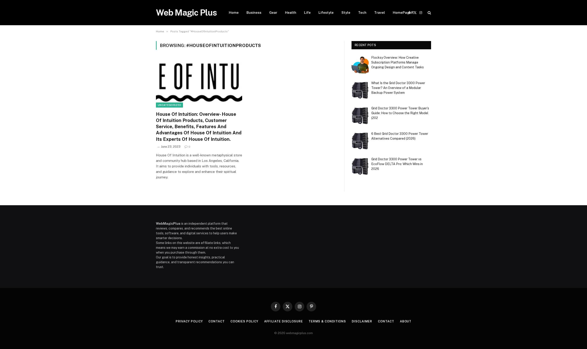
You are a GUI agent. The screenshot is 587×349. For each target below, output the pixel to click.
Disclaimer (362, 321)
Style (345, 12)
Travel (379, 12)
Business (253, 12)
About (406, 321)
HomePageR (403, 12)
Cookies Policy (244, 321)
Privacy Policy (189, 321)
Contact (216, 321)
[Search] (429, 13)
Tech (362, 12)
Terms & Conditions (327, 321)
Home (234, 12)
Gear (273, 12)
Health (290, 12)
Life (307, 12)
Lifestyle (326, 12)
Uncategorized (169, 105)
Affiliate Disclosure (283, 321)
